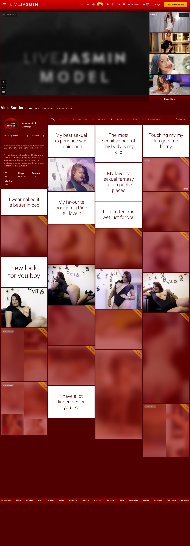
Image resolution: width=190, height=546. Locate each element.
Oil (66, 119)
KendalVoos (73, 500)
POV (135, 119)
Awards (99, 3)
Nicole (18, 500)
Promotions (102, 4)
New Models (93, 4)
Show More (169, 99)
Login (158, 4)
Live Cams (84, 4)
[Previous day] (27, 136)
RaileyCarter (171, 500)
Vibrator (102, 119)
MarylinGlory (110, 500)
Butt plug (82, 119)
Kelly (122, 500)
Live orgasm (154, 119)
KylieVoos (85, 500)
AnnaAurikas (133, 500)
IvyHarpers (185, 500)
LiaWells (146, 500)
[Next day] (43, 136)
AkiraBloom (158, 500)
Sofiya (61, 500)
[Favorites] (124, 4)
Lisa (39, 500)
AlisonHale (30, 500)
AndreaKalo (50, 500)
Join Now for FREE (175, 4)
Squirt (119, 119)
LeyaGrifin (97, 500)
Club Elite (107, 4)
